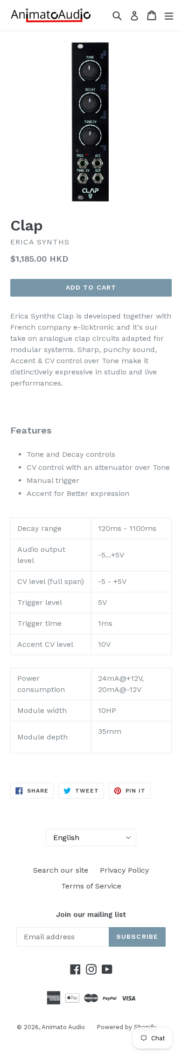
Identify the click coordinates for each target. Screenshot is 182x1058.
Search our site (60, 870)
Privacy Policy (124, 870)
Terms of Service (91, 886)
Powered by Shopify (126, 1027)
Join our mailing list (91, 914)
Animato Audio (63, 1027)
